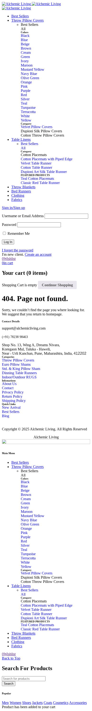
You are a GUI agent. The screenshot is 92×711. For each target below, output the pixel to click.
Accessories (78, 703)
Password (9, 225)
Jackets (37, 703)
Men (5, 703)
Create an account (38, 254)
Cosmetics (60, 703)
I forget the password (17, 250)
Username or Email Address (23, 216)
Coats (48, 703)
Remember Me (18, 234)
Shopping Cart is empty (19, 285)
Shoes (26, 703)
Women (15, 703)
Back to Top (11, 658)
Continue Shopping (57, 285)
